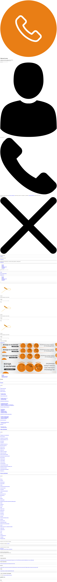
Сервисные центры (2, 529)
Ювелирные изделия (2, 538)
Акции (3, 265)
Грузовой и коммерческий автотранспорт (5, 486)
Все (0, 385)
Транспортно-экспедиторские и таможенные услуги (6, 466)
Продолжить (2, 548)
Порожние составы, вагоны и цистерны (4, 523)
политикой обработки (31, 195)
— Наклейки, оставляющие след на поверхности (6, 404)
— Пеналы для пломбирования (4, 417)
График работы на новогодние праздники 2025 (19, 567)
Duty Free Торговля (2, 436)
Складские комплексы (2, 463)
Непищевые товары (2, 448)
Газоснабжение (2, 442)
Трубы (1, 532)
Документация (2, 489)
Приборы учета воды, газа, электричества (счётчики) (6, 526)
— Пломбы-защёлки (3, 393)
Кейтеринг (1, 498)
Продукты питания (2, 457)
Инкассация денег (2, 495)
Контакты (3, 268)
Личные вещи (1, 504)
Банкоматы (1, 480)
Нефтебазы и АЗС (2, 510)
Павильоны (1, 519)
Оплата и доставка (4, 278)
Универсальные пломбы (3, 388)
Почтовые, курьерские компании (4, 454)
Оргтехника (1, 516)
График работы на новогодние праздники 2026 (32, 567)
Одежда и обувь (2, 514)
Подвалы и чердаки (2, 520)
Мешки (1, 507)
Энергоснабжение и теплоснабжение (4, 469)
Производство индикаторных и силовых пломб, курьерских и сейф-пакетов (10, 261)
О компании (3, 267)
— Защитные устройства (3, 418)
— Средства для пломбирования (4, 422)
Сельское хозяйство (2, 460)
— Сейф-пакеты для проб (3, 412)
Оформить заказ (2, 342)
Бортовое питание (2, 483)
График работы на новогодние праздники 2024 (6, 567)
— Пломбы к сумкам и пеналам (4, 416)
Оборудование (2, 511)
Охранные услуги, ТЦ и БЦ (3, 451)
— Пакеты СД (2, 410)
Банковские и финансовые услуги (4, 439)
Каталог (3, 264)
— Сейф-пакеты (2, 409)
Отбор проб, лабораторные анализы (4, 517)
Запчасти (1, 492)
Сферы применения (3, 429)
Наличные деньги (10, 563)
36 (8, 543)
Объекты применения (5, 376)
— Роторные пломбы (3, 394)
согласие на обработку (12, 195)
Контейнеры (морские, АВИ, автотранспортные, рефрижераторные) (8, 501)
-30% (1, 339)
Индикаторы (1, 424)
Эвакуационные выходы (3, 535)
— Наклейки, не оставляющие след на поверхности (7, 405)
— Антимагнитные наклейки (4, 403)
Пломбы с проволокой (2, 391)
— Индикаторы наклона (3, 427)
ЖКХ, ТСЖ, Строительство (3, 445)
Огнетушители (2, 513)
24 (7, 543)
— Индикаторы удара (3, 426)
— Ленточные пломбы (3, 399)
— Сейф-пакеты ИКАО (3, 411)
